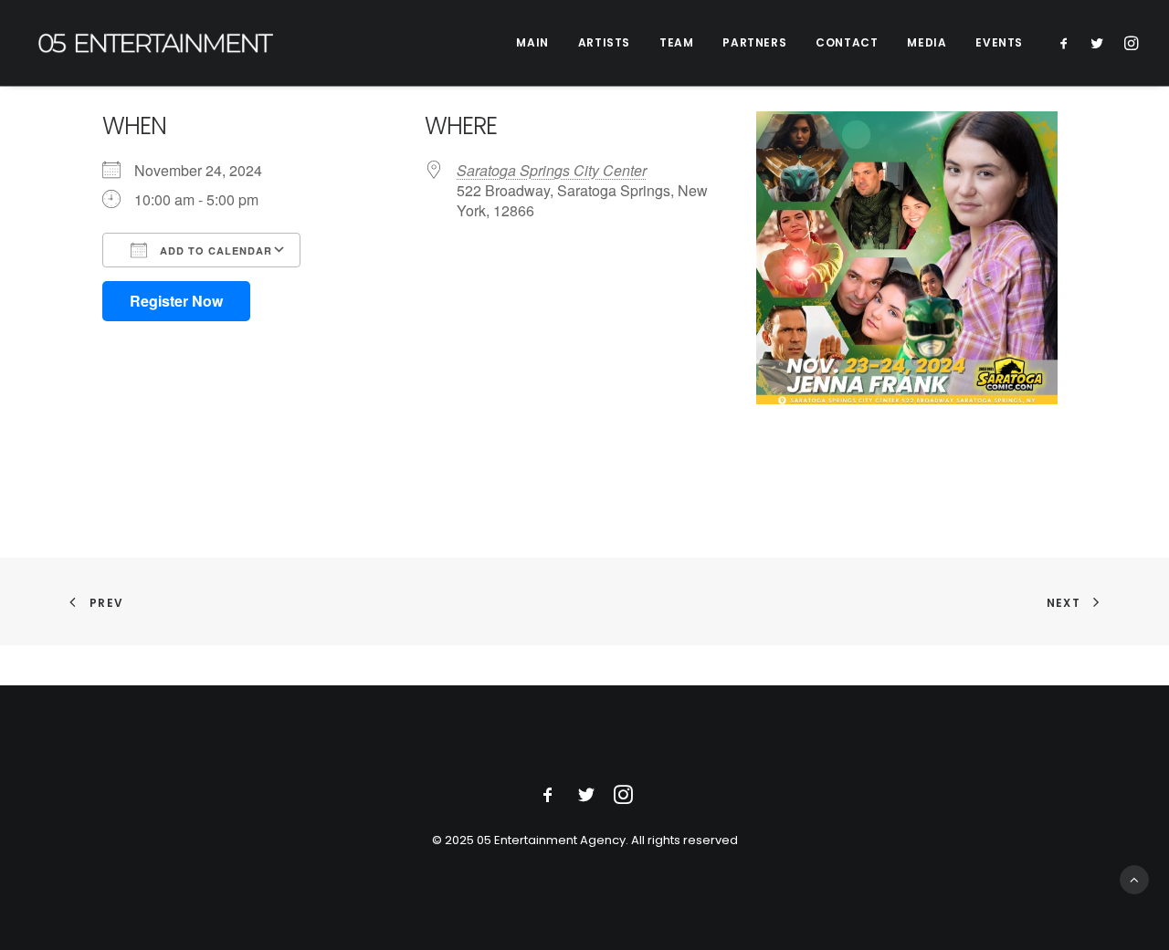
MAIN (532, 42)
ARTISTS (604, 42)
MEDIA (926, 42)
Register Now (176, 300)
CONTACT (847, 42)
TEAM (676, 42)
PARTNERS (754, 42)
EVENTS (999, 42)
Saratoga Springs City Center (552, 170)
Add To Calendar (214, 250)
